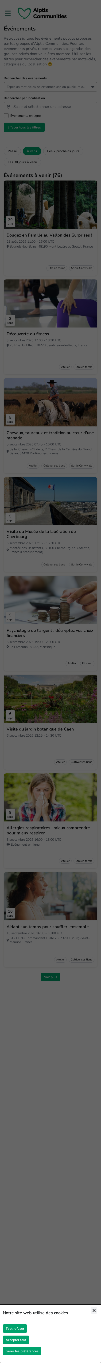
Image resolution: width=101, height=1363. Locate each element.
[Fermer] (94, 1310)
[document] (50, 1333)
